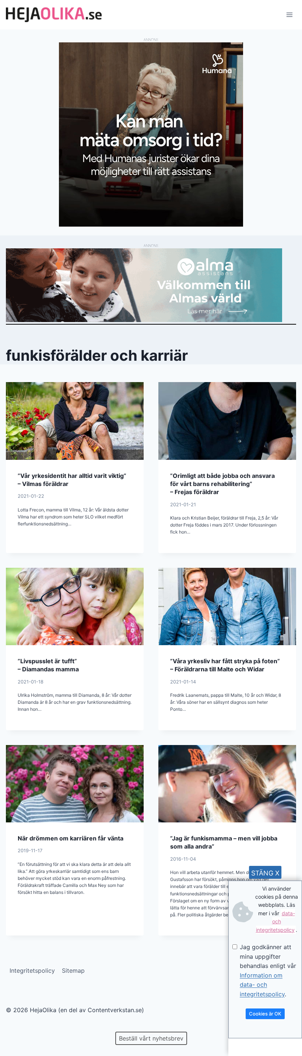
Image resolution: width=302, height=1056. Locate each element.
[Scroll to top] (18, 1027)
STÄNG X (265, 873)
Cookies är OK (265, 1014)
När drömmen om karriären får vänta (70, 838)
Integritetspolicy (32, 970)
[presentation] (75, 420)
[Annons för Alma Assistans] (151, 285)
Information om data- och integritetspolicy (262, 985)
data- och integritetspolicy (275, 921)
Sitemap (73, 970)
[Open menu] (289, 14)
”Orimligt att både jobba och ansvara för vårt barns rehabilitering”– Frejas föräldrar (222, 484)
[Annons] (151, 224)
